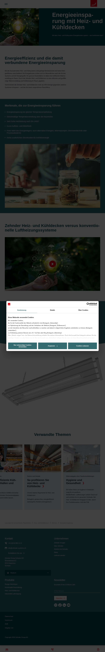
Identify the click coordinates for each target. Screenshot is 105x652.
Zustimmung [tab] (21, 310)
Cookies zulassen (82, 346)
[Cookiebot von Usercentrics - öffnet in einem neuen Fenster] (88, 304)
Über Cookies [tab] (83, 310)
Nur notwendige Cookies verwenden (22, 346)
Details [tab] (52, 310)
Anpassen (51, 346)
